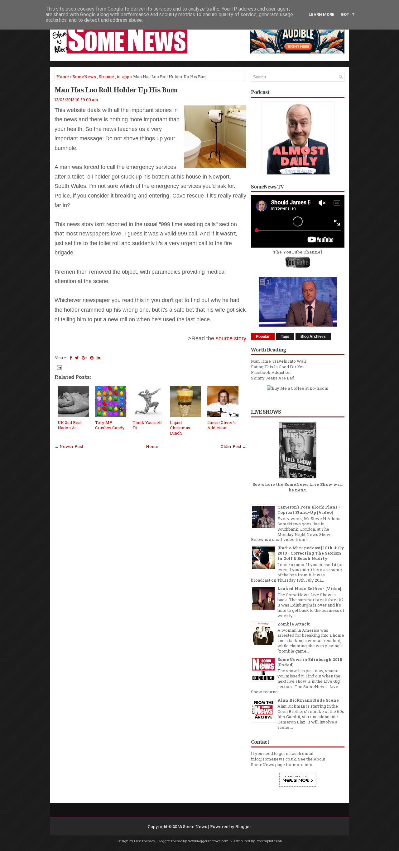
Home (62, 76)
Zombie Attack (293, 624)
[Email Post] (59, 367)
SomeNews (84, 76)
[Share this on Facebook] (70, 357)
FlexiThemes (144, 841)
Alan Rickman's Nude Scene (308, 700)
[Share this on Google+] (84, 357)
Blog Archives (313, 336)
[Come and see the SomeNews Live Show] (297, 478)
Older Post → (233, 446)
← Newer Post (69, 446)
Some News (195, 826)
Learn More (321, 14)
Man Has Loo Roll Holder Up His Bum (116, 89)
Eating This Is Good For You (278, 367)
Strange (106, 76)
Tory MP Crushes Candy (110, 425)
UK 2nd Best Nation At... (70, 425)
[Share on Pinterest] (92, 357)
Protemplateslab (269, 841)
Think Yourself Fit (147, 425)
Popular (263, 336)
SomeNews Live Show (308, 484)
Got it (348, 14)
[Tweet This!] (76, 357)
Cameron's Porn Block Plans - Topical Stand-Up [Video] (308, 509)
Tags (285, 336)
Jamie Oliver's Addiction (221, 425)
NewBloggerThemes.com (208, 841)
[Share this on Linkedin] (98, 357)
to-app (123, 76)
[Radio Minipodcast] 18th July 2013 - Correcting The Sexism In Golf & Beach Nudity (310, 553)
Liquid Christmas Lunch (180, 428)
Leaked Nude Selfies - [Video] (309, 588)
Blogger (243, 826)
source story (231, 338)
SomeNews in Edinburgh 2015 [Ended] (309, 662)
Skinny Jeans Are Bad (272, 378)
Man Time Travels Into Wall (278, 361)
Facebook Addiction (271, 372)
